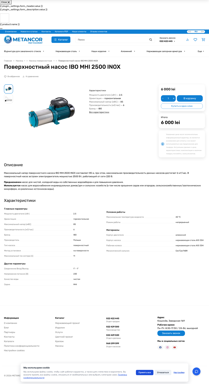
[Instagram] (167, 347)
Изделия (60, 327)
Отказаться (163, 372)
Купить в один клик (182, 106)
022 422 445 (166, 41)
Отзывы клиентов (98, 31)
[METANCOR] (23, 39)
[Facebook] (160, 347)
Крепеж (59, 341)
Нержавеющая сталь (66, 51)
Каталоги (9, 341)
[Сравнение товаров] (187, 39)
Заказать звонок (168, 38)
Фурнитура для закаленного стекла (22, 51)
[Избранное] (195, 39)
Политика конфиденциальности (21, 346)
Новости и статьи (29, 31)
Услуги (59, 332)
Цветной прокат (64, 336)
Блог (6, 327)
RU (196, 31)
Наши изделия (98, 51)
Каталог (59, 318)
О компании (11, 31)
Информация (11, 318)
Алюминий (126, 51)
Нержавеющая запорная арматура (164, 51)
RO (189, 31)
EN (202, 31)
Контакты (46, 31)
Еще (200, 51)
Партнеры (9, 332)
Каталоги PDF (61, 31)
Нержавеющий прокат (67, 323)
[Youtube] (175, 347)
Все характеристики (99, 112)
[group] (52, 113)
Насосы (59, 346)
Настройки (179, 372)
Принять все (144, 372)
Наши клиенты (79, 31)
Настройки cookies (14, 350)
